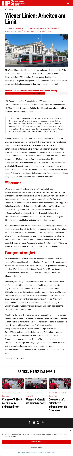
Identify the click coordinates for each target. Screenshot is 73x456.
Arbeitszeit (46, 28)
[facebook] (29, 421)
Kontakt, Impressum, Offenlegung (46, 452)
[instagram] (38, 421)
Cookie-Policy (21, 452)
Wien (39, 31)
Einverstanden (36, 442)
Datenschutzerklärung (31, 452)
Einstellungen (36, 447)
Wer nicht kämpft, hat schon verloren (35, 401)
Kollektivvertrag (10, 31)
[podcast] (43, 421)
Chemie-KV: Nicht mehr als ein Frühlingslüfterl (12, 402)
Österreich (6, 396)
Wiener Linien (46, 31)
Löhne (19, 31)
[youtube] (34, 421)
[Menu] (68, 3)
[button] (70, 430)
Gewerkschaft (56, 28)
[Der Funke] (13, 5)
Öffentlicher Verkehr (29, 31)
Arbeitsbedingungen (35, 28)
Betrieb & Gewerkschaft (16, 28)
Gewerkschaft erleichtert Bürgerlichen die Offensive (58, 404)
